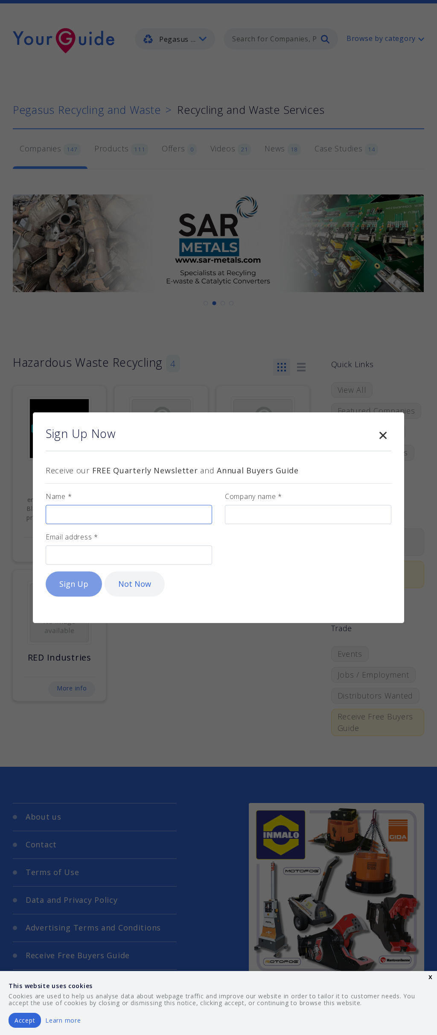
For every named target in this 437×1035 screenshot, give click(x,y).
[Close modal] (382, 433)
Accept (25, 1020)
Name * (59, 496)
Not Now (134, 584)
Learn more (63, 1020)
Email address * (72, 537)
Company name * (253, 496)
